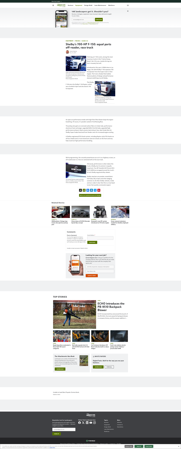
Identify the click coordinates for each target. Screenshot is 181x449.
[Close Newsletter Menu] (128, 11)
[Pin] (98, 190)
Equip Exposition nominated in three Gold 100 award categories (62, 346)
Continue (92, 242)
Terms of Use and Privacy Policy (93, 22)
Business (93, 219)
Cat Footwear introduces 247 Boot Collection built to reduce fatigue (100, 346)
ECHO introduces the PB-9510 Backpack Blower (111, 307)
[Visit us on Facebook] (79, 422)
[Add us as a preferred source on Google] (84, 190)
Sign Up (56, 434)
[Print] (80, 190)
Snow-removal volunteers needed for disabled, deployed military (119, 222)
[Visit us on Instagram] (94, 422)
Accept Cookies (149, 446)
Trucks (77, 41)
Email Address (91, 235)
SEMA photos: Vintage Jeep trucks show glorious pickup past (60, 222)
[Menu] (53, 5)
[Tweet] (95, 190)
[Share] (87, 190)
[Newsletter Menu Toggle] (128, 5)
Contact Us (112, 443)
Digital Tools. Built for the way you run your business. (108, 362)
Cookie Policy (52, 447)
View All (109, 367)
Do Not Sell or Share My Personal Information (88, 443)
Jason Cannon (73, 51)
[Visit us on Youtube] (91, 422)
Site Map (119, 443)
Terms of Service (93, 23)
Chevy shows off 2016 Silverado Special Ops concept (80, 222)
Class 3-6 (85, 41)
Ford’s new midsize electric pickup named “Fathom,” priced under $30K (118, 346)
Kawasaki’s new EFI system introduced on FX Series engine (100, 222)
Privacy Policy (85, 23)
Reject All (139, 446)
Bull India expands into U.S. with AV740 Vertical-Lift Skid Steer (80, 346)
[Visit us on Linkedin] (87, 422)
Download (60, 369)
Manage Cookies (104, 443)
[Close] (178, 446)
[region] (90, 446)
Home (99, 300)
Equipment (69, 41)
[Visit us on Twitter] (83, 422)
